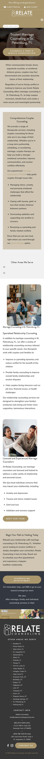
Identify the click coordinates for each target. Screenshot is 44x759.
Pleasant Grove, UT (20, 696)
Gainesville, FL (18, 655)
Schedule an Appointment (22, 579)
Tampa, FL (16, 663)
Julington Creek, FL (19, 671)
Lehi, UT (16, 688)
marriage (14, 599)
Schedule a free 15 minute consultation (22, 52)
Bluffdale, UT (17, 680)
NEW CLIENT (32, 7)
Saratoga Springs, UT (20, 699)
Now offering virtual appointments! (22, 2)
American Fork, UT (19, 677)
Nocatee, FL (17, 644)
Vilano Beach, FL (19, 669)
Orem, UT (16, 693)
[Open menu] (4, 267)
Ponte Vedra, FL (18, 646)
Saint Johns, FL (18, 649)
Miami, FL (16, 657)
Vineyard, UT (17, 691)
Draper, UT (17, 682)
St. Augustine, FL (19, 652)
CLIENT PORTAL (13, 7)
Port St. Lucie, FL (19, 666)
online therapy (17, 243)
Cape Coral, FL (18, 674)
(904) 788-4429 (11, 26)
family (22, 599)
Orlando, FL (17, 660)
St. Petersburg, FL (19, 702)
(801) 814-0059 (19, 723)
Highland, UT (17, 685)
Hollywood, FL (18, 705)
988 (27, 587)
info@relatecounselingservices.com (22, 717)
